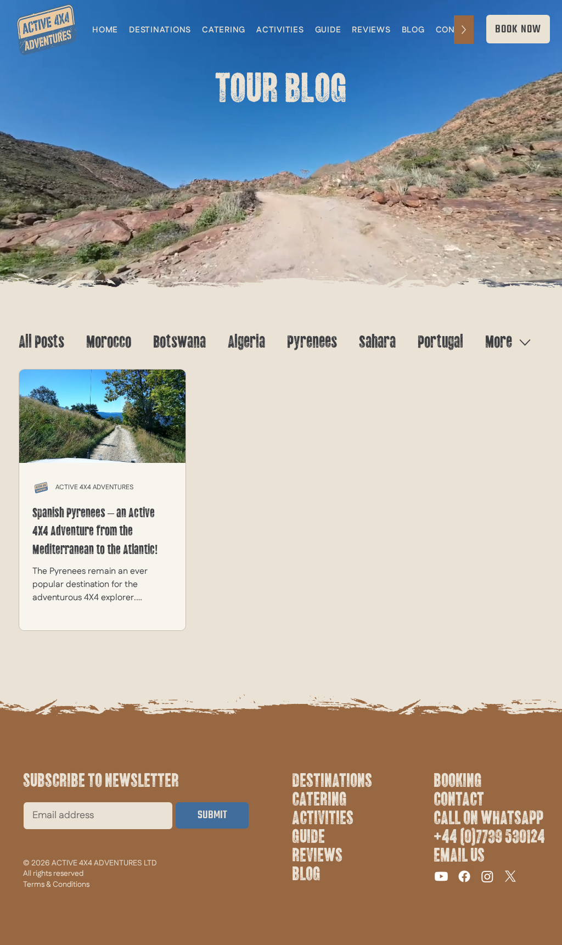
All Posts (41, 342)
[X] (510, 876)
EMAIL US (459, 855)
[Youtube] (441, 876)
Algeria (246, 342)
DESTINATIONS (332, 781)
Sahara (377, 342)
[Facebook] (464, 876)
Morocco (108, 342)
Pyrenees (312, 342)
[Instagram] (487, 876)
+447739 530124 (489, 837)
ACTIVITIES (322, 818)
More (498, 342)
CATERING (319, 799)
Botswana (179, 342)
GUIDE (308, 837)
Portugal (440, 342)
